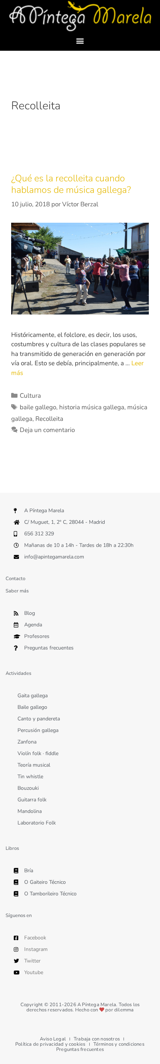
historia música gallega (91, 407)
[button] (80, 40)
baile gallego (38, 407)
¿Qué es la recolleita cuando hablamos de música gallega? (71, 184)
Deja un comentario (47, 430)
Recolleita (49, 418)
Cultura (30, 395)
